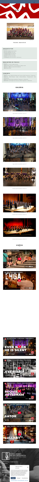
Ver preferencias (25, 478)
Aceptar (13, 478)
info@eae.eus (4, 465)
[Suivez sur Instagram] (6, 475)
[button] (27, 467)
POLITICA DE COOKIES (14, 480)
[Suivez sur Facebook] (3, 475)
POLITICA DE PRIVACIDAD (20, 480)
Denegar (18, 478)
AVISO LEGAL (26, 480)
